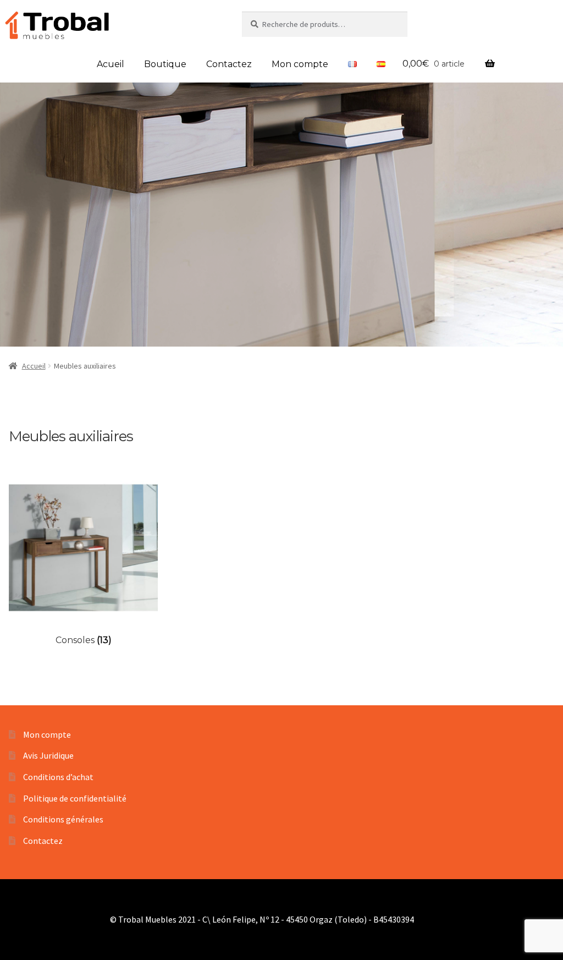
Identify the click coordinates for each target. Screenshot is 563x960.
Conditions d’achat (58, 776)
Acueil (110, 64)
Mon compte (300, 64)
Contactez (229, 64)
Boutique (165, 64)
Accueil (34, 366)
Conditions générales (63, 819)
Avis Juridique (48, 755)
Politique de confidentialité (74, 798)
